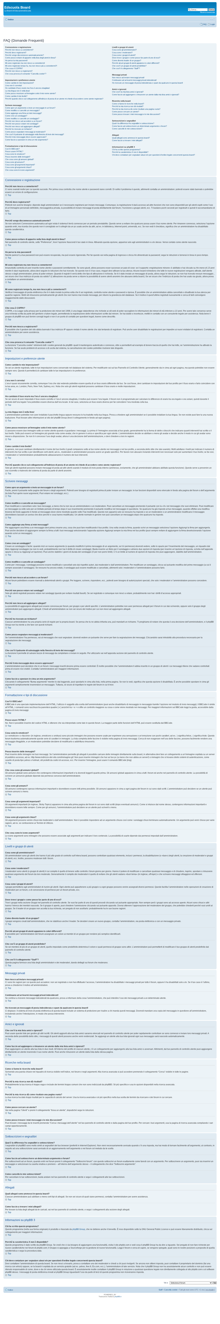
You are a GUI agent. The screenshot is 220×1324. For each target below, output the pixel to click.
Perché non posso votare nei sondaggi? (21, 124)
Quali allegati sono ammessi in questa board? (131, 138)
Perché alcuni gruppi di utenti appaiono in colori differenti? (136, 63)
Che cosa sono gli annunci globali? (19, 159)
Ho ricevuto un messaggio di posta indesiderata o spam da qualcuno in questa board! (147, 83)
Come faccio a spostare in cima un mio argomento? (26, 140)
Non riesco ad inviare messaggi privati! (128, 77)
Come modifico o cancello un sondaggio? (22, 118)
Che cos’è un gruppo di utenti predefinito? (129, 66)
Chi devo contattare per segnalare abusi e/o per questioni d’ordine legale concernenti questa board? (153, 155)
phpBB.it (117, 1296)
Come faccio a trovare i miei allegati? (127, 140)
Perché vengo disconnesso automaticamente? (24, 55)
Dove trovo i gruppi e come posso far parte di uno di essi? (136, 58)
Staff (160, 1290)
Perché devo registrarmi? (15, 53)
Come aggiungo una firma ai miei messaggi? (23, 113)
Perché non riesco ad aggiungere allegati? (22, 126)
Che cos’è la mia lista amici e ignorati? (128, 92)
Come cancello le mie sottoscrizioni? (127, 129)
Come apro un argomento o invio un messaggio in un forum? (30, 108)
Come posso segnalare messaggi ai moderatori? (25, 132)
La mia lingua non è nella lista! (17, 91)
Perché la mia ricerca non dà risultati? (127, 106)
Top (9, 195)
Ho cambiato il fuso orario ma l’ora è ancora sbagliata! (27, 88)
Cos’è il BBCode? (12, 149)
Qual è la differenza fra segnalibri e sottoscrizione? (133, 123)
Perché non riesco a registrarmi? (18, 71)
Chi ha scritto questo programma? (126, 149)
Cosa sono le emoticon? (15, 154)
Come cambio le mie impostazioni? (19, 83)
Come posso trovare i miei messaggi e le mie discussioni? (136, 114)
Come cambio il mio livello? (16, 96)
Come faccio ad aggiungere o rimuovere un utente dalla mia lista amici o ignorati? (145, 95)
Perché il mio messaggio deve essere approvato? (25, 137)
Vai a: (166, 1283)
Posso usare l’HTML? (14, 151)
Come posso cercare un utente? (125, 112)
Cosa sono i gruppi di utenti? (124, 55)
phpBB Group (78, 1229)
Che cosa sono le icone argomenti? (20, 170)
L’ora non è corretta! (13, 85)
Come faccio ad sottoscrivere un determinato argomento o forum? (139, 126)
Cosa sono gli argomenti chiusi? (18, 167)
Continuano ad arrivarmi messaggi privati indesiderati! (134, 80)
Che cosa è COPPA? (14, 68)
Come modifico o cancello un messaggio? (22, 110)
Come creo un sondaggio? (16, 116)
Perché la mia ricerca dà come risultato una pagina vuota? (136, 109)
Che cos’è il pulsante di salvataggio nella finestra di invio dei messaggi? (34, 134)
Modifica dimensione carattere (212, 18)
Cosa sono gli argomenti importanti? (20, 165)
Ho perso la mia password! (16, 60)
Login (212, 24)
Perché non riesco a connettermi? (19, 50)
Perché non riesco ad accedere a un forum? (23, 121)
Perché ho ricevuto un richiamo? (18, 129)
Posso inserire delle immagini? (17, 157)
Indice (11, 19)
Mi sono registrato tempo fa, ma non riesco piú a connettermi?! (31, 66)
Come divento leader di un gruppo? (126, 60)
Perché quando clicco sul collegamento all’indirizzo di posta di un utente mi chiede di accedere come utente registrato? (54, 99)
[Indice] (6, 4)
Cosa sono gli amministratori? (124, 50)
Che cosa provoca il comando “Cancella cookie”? (25, 74)
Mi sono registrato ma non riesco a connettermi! (25, 63)
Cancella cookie (170, 1290)
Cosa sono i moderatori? (122, 53)
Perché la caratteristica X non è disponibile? (130, 152)
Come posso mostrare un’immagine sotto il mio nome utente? (30, 93)
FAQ (205, 24)
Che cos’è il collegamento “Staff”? (126, 68)
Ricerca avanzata (207, 12)
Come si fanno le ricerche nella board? (128, 104)
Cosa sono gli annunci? (15, 162)
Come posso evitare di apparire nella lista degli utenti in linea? (30, 58)
